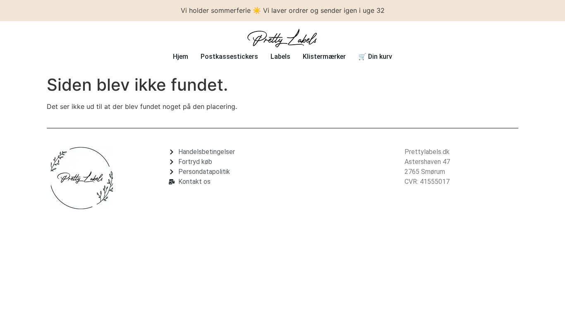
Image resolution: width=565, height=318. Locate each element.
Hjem (180, 56)
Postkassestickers (229, 56)
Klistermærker (324, 56)
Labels (280, 56)
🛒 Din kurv (375, 56)
